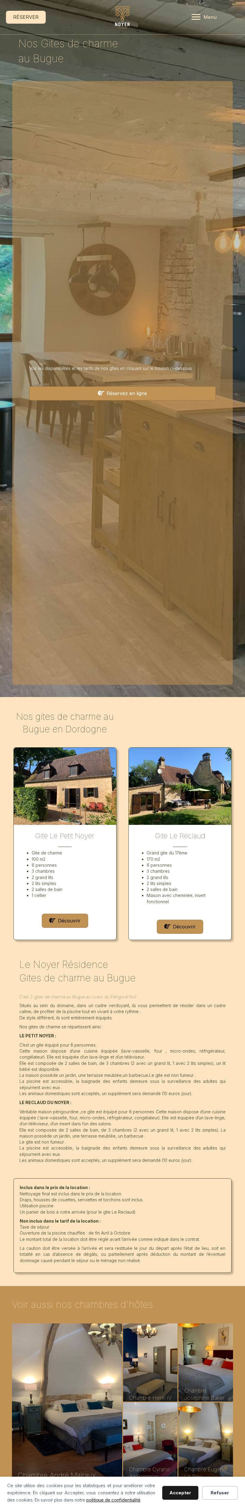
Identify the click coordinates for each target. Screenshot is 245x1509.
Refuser (220, 1493)
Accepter (180, 1493)
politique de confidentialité (113, 1500)
